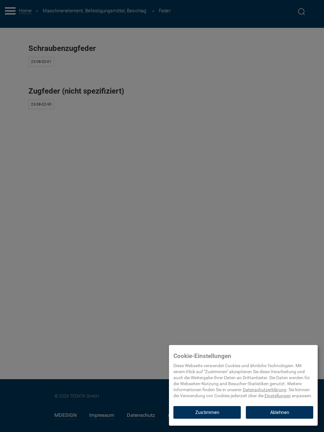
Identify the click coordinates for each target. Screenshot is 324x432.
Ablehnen (279, 412)
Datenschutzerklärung (264, 389)
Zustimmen (207, 412)
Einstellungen (278, 395)
